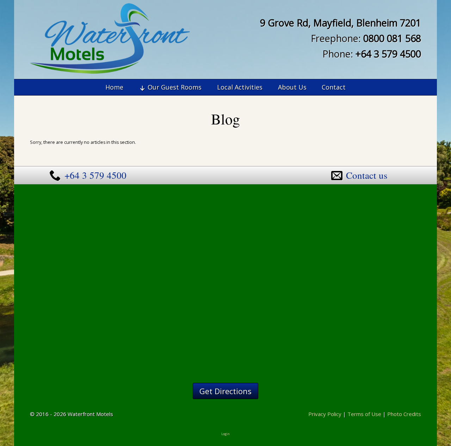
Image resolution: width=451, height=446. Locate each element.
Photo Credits (404, 413)
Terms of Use (364, 413)
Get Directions (225, 391)
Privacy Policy (324, 413)
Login (225, 434)
